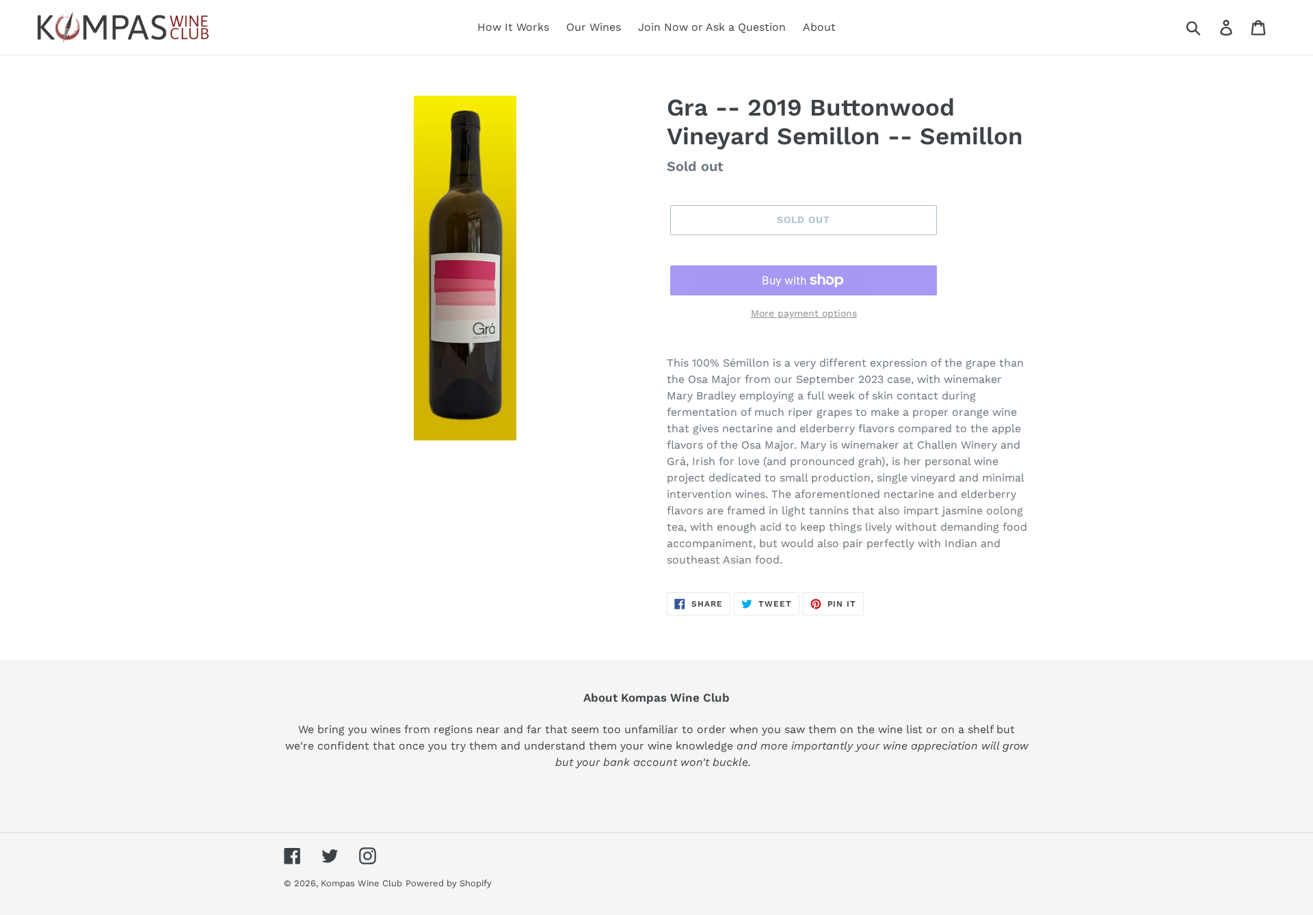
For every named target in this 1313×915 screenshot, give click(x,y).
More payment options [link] (804, 313)
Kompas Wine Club (361, 883)
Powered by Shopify (449, 883)
